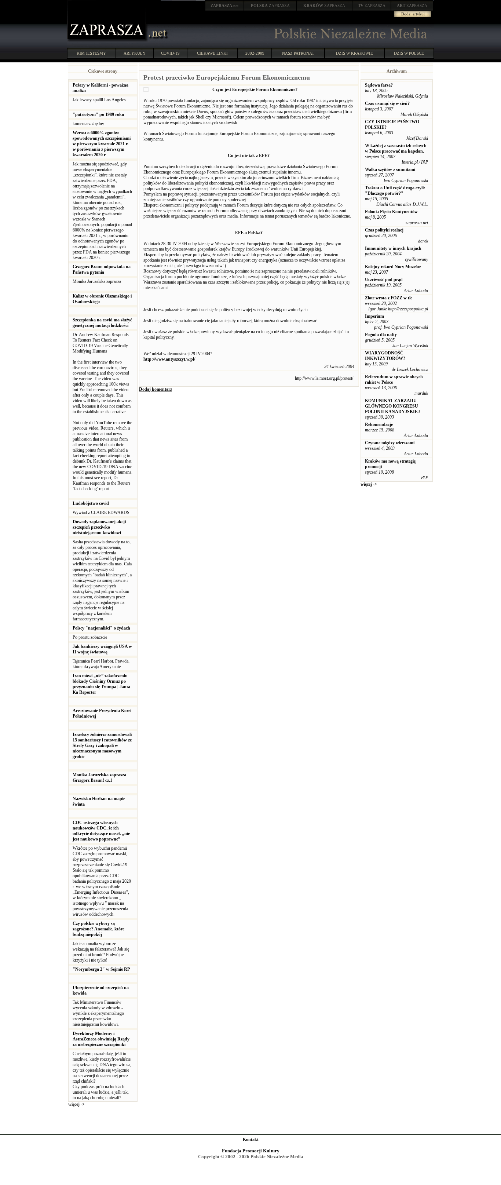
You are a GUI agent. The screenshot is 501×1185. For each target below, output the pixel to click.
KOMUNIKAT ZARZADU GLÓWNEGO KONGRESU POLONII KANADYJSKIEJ (392, 406)
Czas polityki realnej (384, 230)
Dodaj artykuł (413, 14)
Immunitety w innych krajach (393, 248)
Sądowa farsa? (379, 85)
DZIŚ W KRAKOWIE (354, 53)
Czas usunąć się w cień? (387, 103)
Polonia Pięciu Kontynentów (391, 211)
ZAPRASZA (270, 5)
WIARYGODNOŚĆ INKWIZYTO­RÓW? (385, 355)
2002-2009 (254, 53)
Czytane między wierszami (389, 442)
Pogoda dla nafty (381, 334)
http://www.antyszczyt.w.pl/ (169, 359)
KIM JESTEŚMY (91, 53)
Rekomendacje (379, 424)
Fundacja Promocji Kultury (250, 1150)
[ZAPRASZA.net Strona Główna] (107, 40)
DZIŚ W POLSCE (409, 53)
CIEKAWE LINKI (212, 53)
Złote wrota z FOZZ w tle (388, 297)
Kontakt (251, 1139)
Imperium (374, 316)
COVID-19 (170, 53)
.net (224, 5)
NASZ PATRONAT (298, 53)
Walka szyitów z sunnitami (390, 169)
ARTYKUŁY (135, 53)
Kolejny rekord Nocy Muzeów (393, 266)
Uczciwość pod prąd (384, 279)
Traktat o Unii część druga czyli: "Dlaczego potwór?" (395, 190)
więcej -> (76, 1104)
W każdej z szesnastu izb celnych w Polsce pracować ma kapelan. (396, 148)
